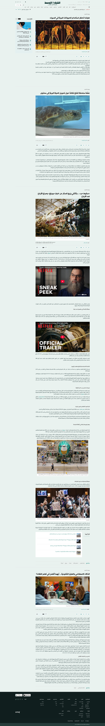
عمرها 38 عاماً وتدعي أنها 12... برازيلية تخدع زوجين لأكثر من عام (23, 41)
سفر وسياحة (42, 703)
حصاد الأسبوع (81, 713)
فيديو (35, 7)
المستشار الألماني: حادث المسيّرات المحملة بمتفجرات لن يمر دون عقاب (73, 9)
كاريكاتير (75, 703)
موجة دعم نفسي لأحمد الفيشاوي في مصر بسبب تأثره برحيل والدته (23, 45)
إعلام (62, 706)
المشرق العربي (87, 706)
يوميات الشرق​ (46, 7)
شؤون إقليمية (88, 708)
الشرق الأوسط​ (74, 7)
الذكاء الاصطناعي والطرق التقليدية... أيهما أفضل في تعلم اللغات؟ (63, 574)
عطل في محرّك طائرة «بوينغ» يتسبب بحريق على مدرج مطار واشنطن (63, 534)
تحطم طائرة (75, 563)
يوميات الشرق (87, 14)
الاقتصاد (64, 7)
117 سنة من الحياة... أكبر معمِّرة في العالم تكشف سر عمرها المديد (23, 36)
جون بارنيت (82, 409)
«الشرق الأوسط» (84, 51)
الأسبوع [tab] (17, 18)
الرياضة (42, 7)
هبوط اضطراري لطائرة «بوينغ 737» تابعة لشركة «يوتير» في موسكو (63, 545)
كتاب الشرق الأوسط (74, 705)
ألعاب (28, 7)
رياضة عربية (88, 715)
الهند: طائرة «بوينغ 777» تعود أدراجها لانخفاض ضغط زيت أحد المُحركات (62, 539)
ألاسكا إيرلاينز (41, 397)
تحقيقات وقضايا (81, 715)
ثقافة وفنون (59, 7)
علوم (56, 703)
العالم (69, 7)
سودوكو (62, 715)
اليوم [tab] (19, 18)
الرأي (67, 7)
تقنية (75, 688)
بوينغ (49, 253)
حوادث (70, 563)
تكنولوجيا (51, 7)
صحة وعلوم (55, 7)
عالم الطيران (82, 563)
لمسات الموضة (42, 705)
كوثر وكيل (85, 242)
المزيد (25, 7)
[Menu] (89, 7)
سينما (62, 705)
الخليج (88, 703)
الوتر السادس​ (61, 703)
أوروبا (82, 703)
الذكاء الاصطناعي (81, 688)
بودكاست (31, 7)
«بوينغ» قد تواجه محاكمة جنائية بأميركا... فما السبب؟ (65, 551)
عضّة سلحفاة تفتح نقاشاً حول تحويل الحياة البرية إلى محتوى (65, 93)
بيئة (56, 705)
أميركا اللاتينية (81, 708)
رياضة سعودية (88, 713)
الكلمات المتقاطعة (61, 713)
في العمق (38, 7)
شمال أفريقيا (87, 705)
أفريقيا (82, 706)
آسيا (82, 705)
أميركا (62, 563)
